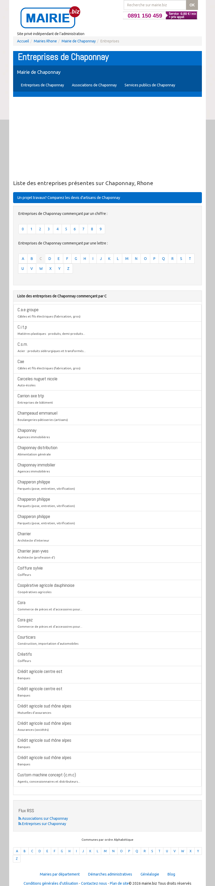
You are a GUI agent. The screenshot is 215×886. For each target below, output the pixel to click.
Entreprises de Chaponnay (42, 85)
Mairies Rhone (45, 41)
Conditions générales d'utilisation (51, 883)
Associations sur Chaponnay (44, 818)
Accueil (23, 41)
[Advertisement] (107, 138)
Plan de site (119, 883)
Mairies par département (60, 874)
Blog (171, 874)
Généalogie (150, 874)
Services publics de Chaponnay (150, 85)
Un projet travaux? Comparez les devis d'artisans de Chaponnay (68, 198)
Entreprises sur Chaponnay (43, 824)
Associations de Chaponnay (94, 85)
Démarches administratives (110, 874)
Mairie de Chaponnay (79, 41)
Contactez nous (94, 883)
